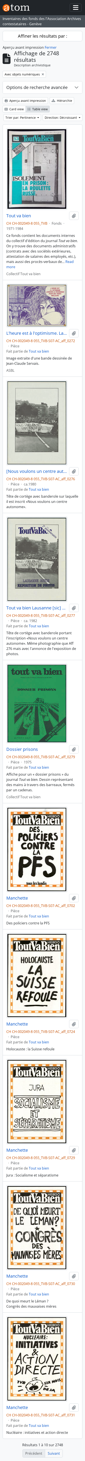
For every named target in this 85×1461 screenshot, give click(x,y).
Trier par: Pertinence (21, 117)
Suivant (54, 1453)
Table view (39, 109)
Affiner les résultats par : (42, 36)
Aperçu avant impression (27, 101)
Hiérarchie (64, 101)
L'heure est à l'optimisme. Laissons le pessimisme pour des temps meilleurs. (36, 333)
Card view (16, 109)
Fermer (51, 47)
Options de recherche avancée (37, 87)
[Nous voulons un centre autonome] (36, 471)
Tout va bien (18, 215)
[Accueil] (18, 7)
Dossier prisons (22, 749)
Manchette (17, 898)
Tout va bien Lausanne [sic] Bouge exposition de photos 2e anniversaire (36, 608)
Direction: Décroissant (61, 117)
